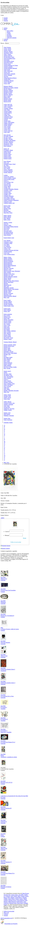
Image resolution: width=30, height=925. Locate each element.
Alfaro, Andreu (7, 54)
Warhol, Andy (7, 412)
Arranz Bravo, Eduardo (9, 73)
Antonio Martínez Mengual (10, 68)
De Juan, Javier (7, 137)
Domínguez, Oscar (8, 144)
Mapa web (6, 912)
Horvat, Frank (7, 211)
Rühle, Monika (7, 365)
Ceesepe (6, 119)
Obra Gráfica (10, 30)
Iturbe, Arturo (7, 219)
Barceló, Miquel (8, 89)
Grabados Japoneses (9, 196)
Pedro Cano (6, 326)
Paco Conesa (7, 315)
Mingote (6, 283)
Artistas (5, 28)
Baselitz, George (8, 93)
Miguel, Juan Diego (8, 282)
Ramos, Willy (7, 349)
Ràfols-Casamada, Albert (10, 344)
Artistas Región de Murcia (10, 78)
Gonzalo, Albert (7, 193)
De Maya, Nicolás (8, 139)
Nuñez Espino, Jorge (9, 305)
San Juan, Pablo (7, 374)
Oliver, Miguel (7, 310)
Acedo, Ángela (7, 48)
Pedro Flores (7, 328)
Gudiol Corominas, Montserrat (11, 200)
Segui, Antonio (7, 381)
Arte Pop (6, 76)
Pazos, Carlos (7, 325)
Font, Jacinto (7, 168)
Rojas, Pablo (7, 360)
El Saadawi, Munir (8, 150)
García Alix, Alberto (9, 176)
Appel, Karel (7, 69)
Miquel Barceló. (12, 901)
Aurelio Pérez (7, 79)
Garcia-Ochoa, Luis (8, 182)
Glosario (6, 915)
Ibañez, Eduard (7, 215)
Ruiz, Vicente (7, 368)
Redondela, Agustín (8, 351)
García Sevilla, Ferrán (9, 179)
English (5, 19)
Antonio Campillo (8, 66)
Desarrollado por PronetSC (11, 923)
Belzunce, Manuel (8, 94)
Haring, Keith (7, 205)
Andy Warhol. (14, 896)
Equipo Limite (7, 155)
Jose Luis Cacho (8, 230)
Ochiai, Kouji (7, 308)
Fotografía (9, 36)
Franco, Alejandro (8, 169)
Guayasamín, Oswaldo (9, 198)
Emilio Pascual (7, 151)
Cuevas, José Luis (8, 130)
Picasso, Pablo (7, 335)
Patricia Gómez (7, 322)
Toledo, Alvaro (7, 397)
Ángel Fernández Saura (9, 58)
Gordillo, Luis (7, 194)
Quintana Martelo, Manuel (10, 342)
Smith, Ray (6, 387)
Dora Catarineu (7, 146)
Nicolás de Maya (8, 303)
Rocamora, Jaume (8, 357)
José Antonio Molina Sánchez (11, 226)
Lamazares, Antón (8, 242)
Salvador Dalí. (7, 894)
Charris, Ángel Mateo (9, 122)
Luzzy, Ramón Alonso (9, 254)
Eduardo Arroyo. (12, 900)
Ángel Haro (6, 60)
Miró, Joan (6, 286)
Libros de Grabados (11, 37)
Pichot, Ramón (7, 336)
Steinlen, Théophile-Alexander (11, 390)
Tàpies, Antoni (7, 394)
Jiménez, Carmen (8, 222)
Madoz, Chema (7, 257)
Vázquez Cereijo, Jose (9, 403)
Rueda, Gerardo (7, 364)
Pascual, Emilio (7, 321)
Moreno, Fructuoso (8, 293)
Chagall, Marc (7, 121)
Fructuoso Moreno (8, 171)
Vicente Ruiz (7, 407)
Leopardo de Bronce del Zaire (11, 250)
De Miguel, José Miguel (9, 140)
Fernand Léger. (13, 903)
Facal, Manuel (7, 161)
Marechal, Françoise (9, 268)
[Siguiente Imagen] (5, 545)
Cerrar (2, 15)
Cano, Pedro (7, 110)
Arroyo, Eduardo (8, 75)
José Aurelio (7, 228)
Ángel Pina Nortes (8, 62)
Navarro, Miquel (8, 301)
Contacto (6, 39)
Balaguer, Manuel (8, 86)
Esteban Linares (7, 157)
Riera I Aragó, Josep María (10, 353)
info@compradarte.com (6, 918)
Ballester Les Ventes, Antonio (11, 87)
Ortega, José (7, 311)
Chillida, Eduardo (8, 123)
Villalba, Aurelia (8, 410)
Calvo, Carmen (7, 107)
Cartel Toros (7, 114)
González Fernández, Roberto (11, 189)
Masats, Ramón (7, 278)
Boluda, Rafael (7, 100)
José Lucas (6, 229)
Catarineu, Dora (7, 118)
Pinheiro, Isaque (8, 339)
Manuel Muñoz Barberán (10, 265)
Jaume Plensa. (11, 899)
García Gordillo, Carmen (10, 178)
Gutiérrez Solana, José (9, 203)
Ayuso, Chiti (7, 83)
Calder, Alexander (8, 105)
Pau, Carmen (7, 324)
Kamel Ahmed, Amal (9, 237)
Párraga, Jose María (8, 319)
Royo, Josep (7, 361)
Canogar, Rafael (8, 111)
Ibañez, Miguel (7, 217)
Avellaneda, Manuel (8, 80)
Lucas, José (6, 253)
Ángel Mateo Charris (9, 61)
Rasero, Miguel (7, 350)
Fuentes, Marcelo (8, 172)
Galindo (6, 175)
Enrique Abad (7, 153)
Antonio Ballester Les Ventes (11, 65)
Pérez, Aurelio (7, 332)
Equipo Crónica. (19, 899)
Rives (5, 356)
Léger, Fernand (7, 247)
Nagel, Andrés (7, 300)
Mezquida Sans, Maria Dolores (11, 280)
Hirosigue (6, 210)
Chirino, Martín (7, 125)
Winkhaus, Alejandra (9, 415)
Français (6, 20)
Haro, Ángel (7, 207)
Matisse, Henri (7, 279)
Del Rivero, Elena (8, 143)
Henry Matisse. (11, 897)
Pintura (8, 32)
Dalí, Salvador (7, 135)
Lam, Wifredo (7, 240)
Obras (5, 29)
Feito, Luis (6, 162)
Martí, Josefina (7, 272)
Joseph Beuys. (18, 897)
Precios (5, 40)
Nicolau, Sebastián (8, 304)
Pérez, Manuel (7, 333)
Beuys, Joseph (7, 96)
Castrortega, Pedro (8, 116)
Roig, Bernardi (7, 358)
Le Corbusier (7, 246)
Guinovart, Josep (8, 201)
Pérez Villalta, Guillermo (10, 330)
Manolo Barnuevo (8, 260)
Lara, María (6, 244)
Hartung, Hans (7, 208)
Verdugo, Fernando (8, 404)
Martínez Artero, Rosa (9, 274)
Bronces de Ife (7, 101)
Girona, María (7, 186)
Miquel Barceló (7, 285)
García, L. (6, 180)
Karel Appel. (20, 903)
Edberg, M (6, 148)
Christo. (26, 894)
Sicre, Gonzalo (7, 386)
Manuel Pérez (7, 267)
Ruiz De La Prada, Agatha (10, 367)
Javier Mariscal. (21, 900)
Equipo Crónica (7, 154)
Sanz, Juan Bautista (8, 376)
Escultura (9, 35)
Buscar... (3, 43)
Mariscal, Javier (7, 269)
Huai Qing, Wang (8, 212)
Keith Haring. (19, 901)
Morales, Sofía (7, 292)
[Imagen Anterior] (5, 548)
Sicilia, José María (8, 385)
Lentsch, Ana (7, 249)
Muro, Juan (6, 297)
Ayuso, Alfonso (7, 82)
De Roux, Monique (8, 142)
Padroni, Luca (7, 317)
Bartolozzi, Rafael (8, 91)
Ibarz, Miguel (7, 218)
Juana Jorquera (7, 235)
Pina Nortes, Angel (8, 337)
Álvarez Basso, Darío (9, 57)
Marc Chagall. (21, 896)
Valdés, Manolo (7, 401)
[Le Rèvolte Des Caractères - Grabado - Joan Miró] (9, 490)
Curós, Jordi (7, 132)
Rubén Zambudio (8, 362)
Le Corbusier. (7, 896)
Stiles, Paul (6, 392)
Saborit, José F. (7, 371)
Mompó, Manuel (8, 290)
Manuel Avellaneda (8, 261)
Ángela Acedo (7, 64)
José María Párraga (8, 232)
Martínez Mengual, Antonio (10, 276)
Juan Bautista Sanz (8, 233)
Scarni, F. (6, 379)
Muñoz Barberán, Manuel (10, 296)
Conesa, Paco (7, 129)
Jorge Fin (6, 223)
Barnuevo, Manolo (8, 90)
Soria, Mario (7, 389)
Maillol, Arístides (8, 258)
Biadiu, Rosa (7, 97)
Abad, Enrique (7, 47)
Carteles (9, 33)
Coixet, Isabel (7, 128)
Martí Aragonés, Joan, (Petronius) (12, 271)
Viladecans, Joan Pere (9, 408)
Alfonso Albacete (8, 55)
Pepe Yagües (7, 329)
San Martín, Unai (8, 375)
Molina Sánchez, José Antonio (11, 289)
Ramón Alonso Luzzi (9, 346)
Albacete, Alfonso (8, 51)
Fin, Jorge (6, 165)
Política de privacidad (16, 542)
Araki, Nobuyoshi (8, 71)
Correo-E (7, 531)
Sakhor (5, 372)
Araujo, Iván (7, 72)
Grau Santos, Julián (8, 197)
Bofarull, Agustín (8, 98)
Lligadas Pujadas (8, 251)
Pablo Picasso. (25, 893)
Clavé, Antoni (7, 126)
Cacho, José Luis (8, 104)
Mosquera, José (7, 294)
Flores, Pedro (7, 167)
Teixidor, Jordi (7, 396)
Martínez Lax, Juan (8, 275)
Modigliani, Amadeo (9, 287)
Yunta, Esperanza (8, 419)
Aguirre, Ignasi (7, 50)
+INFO (2, 518)
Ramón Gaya (7, 347)
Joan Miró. (21, 894)
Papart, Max (7, 318)
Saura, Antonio (7, 378)
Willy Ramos (7, 414)
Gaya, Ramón (7, 183)
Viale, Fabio (7, 406)
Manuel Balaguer (8, 262)
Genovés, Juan (7, 185)
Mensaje (7, 535)
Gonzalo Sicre (7, 192)
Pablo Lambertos (8, 314)
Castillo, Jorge (7, 115)
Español (6, 18)
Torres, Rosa (7, 399)
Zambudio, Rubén (8, 422)
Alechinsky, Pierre (8, 53)
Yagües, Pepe (7, 418)
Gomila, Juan (7, 187)
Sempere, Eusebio (8, 382)
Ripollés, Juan (7, 354)
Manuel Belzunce (8, 264)
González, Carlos (8, 190)
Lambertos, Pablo (8, 243)
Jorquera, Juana (7, 225)
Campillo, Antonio (8, 108)
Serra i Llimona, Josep (9, 383)
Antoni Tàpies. (14, 894)
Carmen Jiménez (8, 112)
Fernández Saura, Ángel (9, 164)
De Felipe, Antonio (8, 136)
